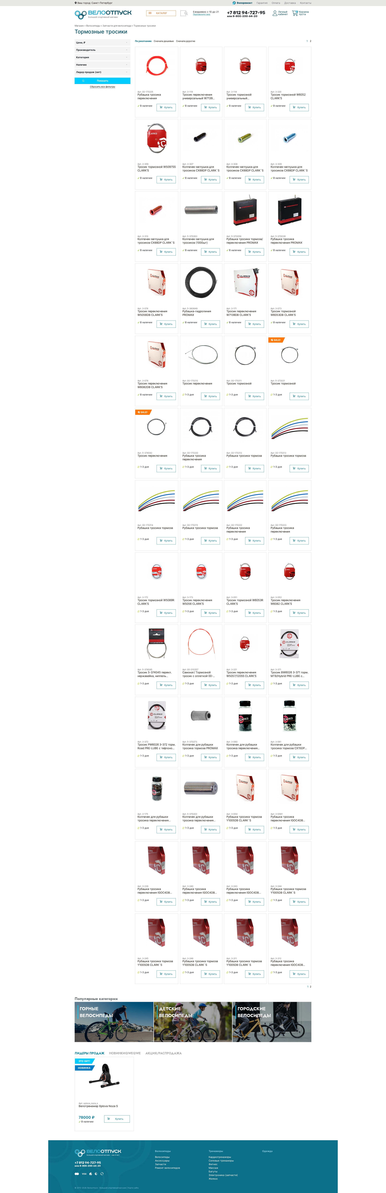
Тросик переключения (197, 383)
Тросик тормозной (239, 383)
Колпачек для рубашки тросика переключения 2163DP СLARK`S (242, 748)
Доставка (290, 2)
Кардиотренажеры (220, 1156)
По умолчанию (143, 41)
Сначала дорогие (185, 41)
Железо (213, 1178)
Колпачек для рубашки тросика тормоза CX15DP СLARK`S (288, 748)
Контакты (305, 2)
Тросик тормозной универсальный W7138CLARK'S (239, 98)
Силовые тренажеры (221, 1160)
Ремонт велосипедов (167, 1167)
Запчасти (160, 1164)
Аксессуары (162, 1160)
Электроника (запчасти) (223, 1175)
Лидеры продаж (89, 1053)
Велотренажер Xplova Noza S (98, 1106)
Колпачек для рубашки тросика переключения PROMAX (198, 820)
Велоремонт (244, 3)
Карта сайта (133, 1188)
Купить (168, 107)
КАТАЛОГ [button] (161, 13)
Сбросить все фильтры (102, 86)
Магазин (79, 25)
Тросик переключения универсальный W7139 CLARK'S (197, 98)
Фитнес (213, 1164)
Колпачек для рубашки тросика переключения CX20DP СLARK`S (153, 820)
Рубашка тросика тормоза (244, 455)
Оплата (276, 2)
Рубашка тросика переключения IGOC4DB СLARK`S (287, 820)
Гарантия (262, 2)
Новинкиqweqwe (125, 1053)
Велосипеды (93, 25)
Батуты (213, 1171)
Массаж (213, 1167)
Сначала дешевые (164, 41)
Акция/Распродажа (164, 1053)
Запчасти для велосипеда (117, 25)
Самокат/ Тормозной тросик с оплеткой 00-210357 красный (197, 676)
